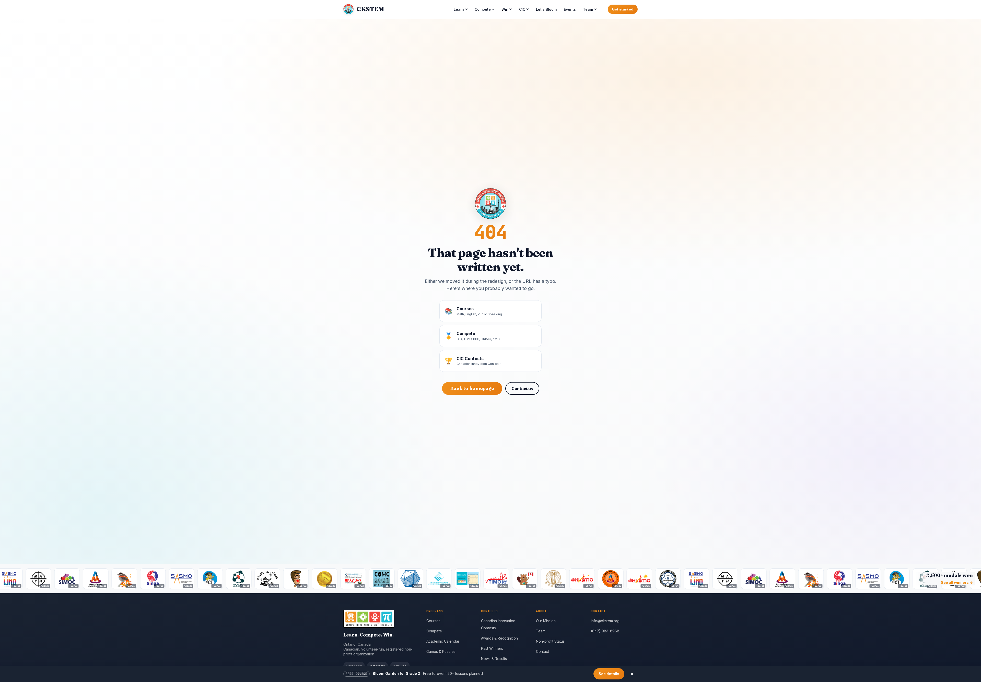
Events (570, 9)
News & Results (494, 658)
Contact (542, 651)
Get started (623, 9)
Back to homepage (472, 388)
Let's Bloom (546, 9)
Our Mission (546, 621)
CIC (522, 9)
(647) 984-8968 (605, 631)
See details (609, 674)
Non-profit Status (550, 641)
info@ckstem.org (605, 621)
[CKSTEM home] (380, 619)
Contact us (522, 388)
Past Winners (492, 648)
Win (504, 9)
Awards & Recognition (499, 638)
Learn (459, 9)
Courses (433, 621)
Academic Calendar (442, 641)
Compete (483, 9)
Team (588, 9)
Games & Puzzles (441, 651)
